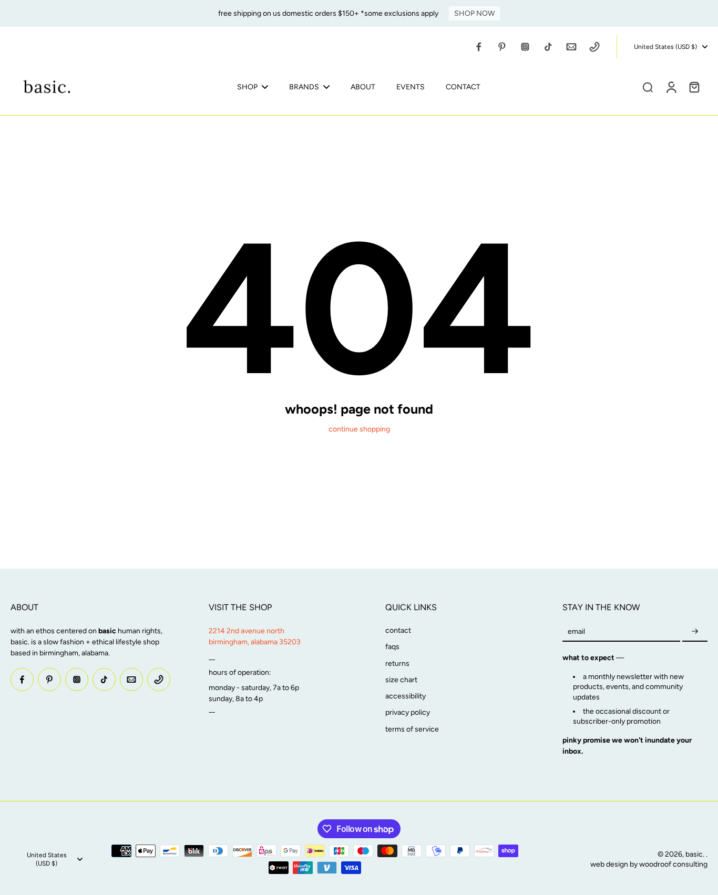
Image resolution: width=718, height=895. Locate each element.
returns (397, 663)
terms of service (412, 729)
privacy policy (407, 712)
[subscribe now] (694, 631)
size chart (401, 679)
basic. (695, 854)
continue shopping (359, 429)
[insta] (525, 46)
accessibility (405, 696)
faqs (392, 646)
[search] (647, 86)
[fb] (478, 46)
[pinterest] (502, 46)
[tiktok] (548, 46)
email (576, 631)
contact (398, 630)
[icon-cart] (693, 86)
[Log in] (670, 87)
